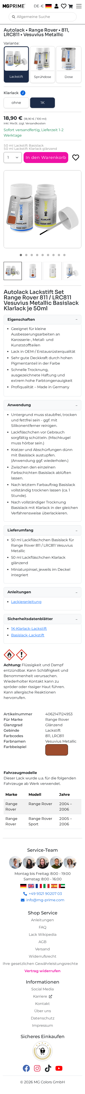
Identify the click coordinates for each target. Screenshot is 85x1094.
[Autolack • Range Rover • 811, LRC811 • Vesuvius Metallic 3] (31, 255)
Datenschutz (42, 1018)
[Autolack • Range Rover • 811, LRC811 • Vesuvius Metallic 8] (59, 255)
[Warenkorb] (71, 6)
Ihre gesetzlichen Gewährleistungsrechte (40, 963)
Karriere (40, 996)
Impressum (42, 1025)
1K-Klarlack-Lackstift (29, 628)
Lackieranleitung (26, 602)
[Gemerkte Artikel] (63, 6)
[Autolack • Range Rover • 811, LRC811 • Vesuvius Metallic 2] (26, 255)
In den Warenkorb (46, 157)
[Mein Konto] (56, 6)
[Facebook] (26, 1068)
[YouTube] (59, 1068)
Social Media (42, 989)
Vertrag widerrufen (42, 971)
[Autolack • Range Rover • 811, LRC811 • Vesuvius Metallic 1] (21, 255)
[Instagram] (37, 1068)
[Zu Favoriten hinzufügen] (75, 157)
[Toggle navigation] (78, 6)
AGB (42, 942)
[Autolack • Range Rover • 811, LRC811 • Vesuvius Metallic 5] (42, 255)
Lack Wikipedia (42, 934)
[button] (42, 209)
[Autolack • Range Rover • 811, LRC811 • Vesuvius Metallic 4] (37, 255)
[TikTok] (48, 1068)
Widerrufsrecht (42, 956)
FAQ (42, 927)
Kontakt (42, 1003)
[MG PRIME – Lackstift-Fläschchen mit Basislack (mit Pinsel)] (72, 271)
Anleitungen (42, 920)
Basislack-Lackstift (27, 635)
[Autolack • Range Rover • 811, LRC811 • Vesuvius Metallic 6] (48, 255)
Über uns (42, 1011)
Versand (42, 949)
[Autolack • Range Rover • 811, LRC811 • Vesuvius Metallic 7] (53, 255)
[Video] (64, 255)
